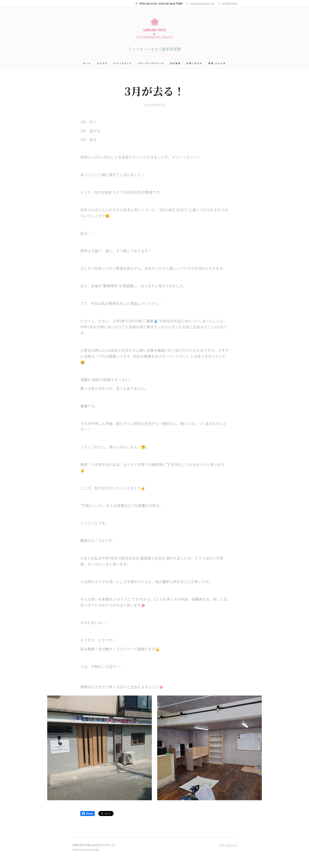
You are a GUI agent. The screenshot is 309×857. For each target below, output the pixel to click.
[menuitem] (88, 63)
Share (89, 813)
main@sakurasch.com (202, 3)
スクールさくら (228, 845)
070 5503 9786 (229, 3)
